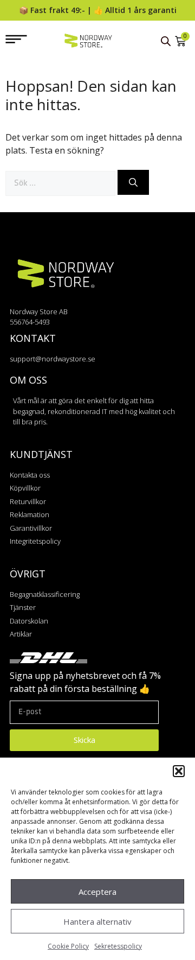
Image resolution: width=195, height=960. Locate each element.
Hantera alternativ (97, 921)
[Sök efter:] (61, 182)
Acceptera (97, 891)
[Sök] (133, 182)
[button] (178, 771)
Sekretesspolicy (118, 946)
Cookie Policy (68, 946)
